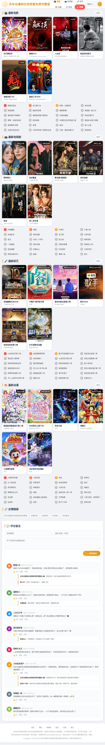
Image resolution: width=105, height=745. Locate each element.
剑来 (33, 502)
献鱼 (33, 254)
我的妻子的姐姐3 (12, 115)
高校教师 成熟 (11, 125)
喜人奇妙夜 (86, 363)
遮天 (84, 482)
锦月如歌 (35, 234)
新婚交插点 (10, 105)
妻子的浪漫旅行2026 (65, 353)
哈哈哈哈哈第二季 (63, 363)
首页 (32, 727)
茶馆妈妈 (86, 130)
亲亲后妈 (86, 105)
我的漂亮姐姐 (36, 363)
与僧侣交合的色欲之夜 (66, 120)
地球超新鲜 (61, 368)
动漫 (64, 727)
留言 (72, 727)
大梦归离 (86, 234)
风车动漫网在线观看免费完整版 (15, 515)
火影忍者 (35, 477)
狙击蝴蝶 (9, 249)
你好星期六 (35, 358)
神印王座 (86, 492)
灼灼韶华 (60, 249)
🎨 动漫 (58, 7)
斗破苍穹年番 (11, 477)
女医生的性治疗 (11, 130)
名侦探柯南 (61, 482)
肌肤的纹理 (35, 110)
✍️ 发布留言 (92, 553)
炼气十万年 (61, 502)
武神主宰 (86, 502)
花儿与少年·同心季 (38, 368)
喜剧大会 (35, 378)
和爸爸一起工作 (89, 110)
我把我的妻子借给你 (38, 115)
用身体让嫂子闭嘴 (89, 120)
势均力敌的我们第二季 (91, 368)
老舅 (33, 229)
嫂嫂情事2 (62, 110)
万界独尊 (60, 497)
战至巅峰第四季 (37, 353)
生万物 (60, 234)
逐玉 (8, 239)
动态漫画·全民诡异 (38, 497)
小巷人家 (86, 229)
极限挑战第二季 (37, 373)
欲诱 (59, 125)
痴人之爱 (86, 125)
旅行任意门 (61, 373)
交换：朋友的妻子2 (65, 130)
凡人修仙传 (10, 482)
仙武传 (8, 502)
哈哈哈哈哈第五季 (13, 363)
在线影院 (44, 515)
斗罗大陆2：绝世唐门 (90, 497)
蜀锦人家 (60, 254)
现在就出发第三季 (89, 373)
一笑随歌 (9, 244)
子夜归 (60, 229)
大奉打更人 (86, 249)
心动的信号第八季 (13, 353)
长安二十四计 (36, 239)
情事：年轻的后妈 (12, 120)
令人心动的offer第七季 (14, 378)
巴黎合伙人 (86, 378)
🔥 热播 (80, 7)
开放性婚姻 (62, 115)
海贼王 (85, 487)
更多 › (99, 13)
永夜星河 (9, 234)
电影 (40, 727)
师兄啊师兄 (10, 487)
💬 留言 (69, 7)
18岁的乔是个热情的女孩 (40, 130)
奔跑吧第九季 (62, 378)
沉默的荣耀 (61, 244)
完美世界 (35, 482)
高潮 (32, 125)
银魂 (33, 492)
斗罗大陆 (60, 487)
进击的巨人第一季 (63, 492)
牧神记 (85, 477)
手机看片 (55, 515)
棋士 (84, 254)
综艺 (57, 727)
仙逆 (59, 477)
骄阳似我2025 (11, 254)
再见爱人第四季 (12, 358)
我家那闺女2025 (12, 368)
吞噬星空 (35, 487)
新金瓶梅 (9, 110)
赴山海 (59, 239)
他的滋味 (34, 120)
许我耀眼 (9, 229)
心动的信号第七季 (64, 358)
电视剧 (48, 727)
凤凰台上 (35, 249)
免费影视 (34, 515)
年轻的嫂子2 (87, 115)
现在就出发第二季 (89, 353)
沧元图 (8, 497)
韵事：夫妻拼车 (64, 105)
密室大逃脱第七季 (89, 358)
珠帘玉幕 (35, 244)
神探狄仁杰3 (87, 244)
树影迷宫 (86, 239)
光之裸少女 (35, 105)
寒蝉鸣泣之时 (11, 492)
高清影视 (65, 515)
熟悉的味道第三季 (12, 373)
